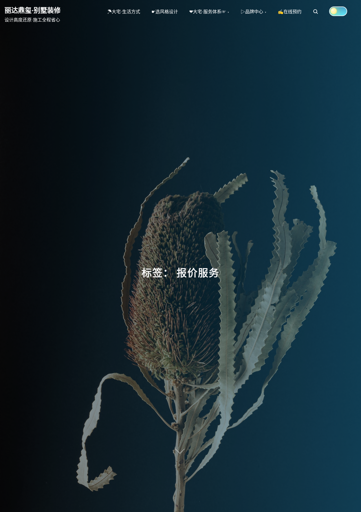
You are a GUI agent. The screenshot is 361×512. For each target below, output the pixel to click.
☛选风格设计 (164, 11)
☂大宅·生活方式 (123, 11)
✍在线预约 (289, 11)
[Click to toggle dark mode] (338, 11)
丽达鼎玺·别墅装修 (33, 10)
